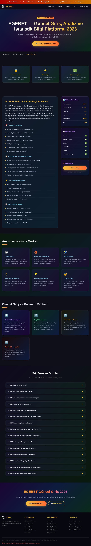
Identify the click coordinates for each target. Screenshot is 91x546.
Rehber (68, 6)
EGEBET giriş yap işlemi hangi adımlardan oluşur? (45, 398)
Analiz (60, 6)
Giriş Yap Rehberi (52, 527)
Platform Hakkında (30, 521)
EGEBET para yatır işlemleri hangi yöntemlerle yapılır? (45, 417)
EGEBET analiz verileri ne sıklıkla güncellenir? (45, 454)
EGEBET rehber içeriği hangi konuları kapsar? (45, 442)
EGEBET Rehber (18, 54)
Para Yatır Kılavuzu (52, 530)
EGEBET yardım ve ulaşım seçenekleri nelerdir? (45, 473)
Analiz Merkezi (29, 524)
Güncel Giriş (84, 6)
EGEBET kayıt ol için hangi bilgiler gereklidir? (45, 410)
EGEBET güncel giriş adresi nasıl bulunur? (45, 391)
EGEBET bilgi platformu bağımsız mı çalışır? (45, 448)
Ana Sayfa (6, 54)
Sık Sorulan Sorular (30, 530)
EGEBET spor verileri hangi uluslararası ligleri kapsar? (45, 467)
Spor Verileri (50, 521)
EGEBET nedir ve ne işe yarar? (45, 385)
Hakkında (51, 6)
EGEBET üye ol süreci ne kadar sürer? (45, 404)
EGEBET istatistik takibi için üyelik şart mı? (45, 461)
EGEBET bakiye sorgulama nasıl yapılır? (45, 423)
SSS (75, 6)
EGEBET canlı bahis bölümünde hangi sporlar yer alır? (45, 429)
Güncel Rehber (29, 527)
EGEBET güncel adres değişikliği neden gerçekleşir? (45, 435)
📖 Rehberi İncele (56, 503)
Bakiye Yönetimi (51, 532)
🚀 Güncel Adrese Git (36, 503)
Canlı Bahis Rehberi (52, 524)
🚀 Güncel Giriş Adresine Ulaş (45, 43)
